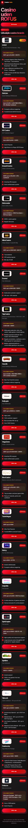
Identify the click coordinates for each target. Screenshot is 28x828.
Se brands (14, 24)
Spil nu (14, 79)
